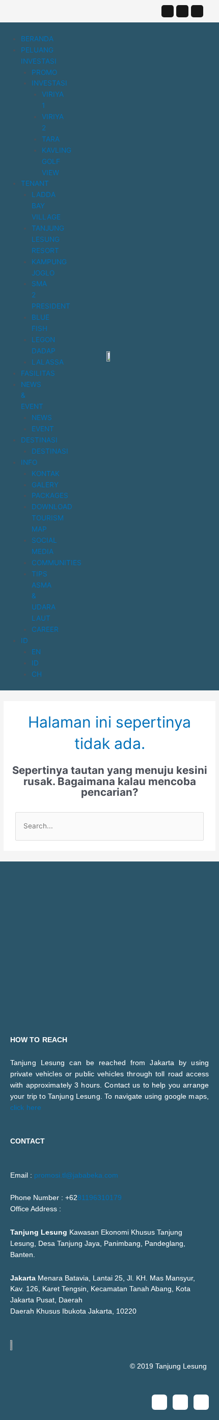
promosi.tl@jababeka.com (76, 1175)
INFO (29, 462)
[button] (16, 28)
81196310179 (99, 1198)
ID (24, 640)
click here (25, 1107)
